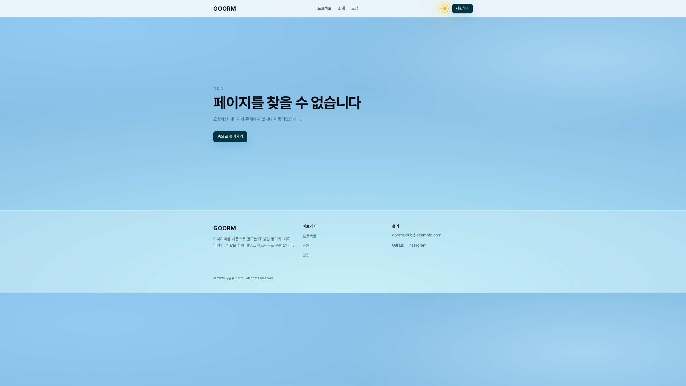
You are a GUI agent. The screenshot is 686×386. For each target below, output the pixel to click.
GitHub (398, 245)
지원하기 (462, 8)
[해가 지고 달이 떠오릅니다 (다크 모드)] (444, 8)
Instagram (418, 245)
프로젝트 (324, 8)
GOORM (224, 8)
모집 (354, 8)
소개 (341, 8)
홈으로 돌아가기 (230, 136)
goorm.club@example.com (416, 235)
